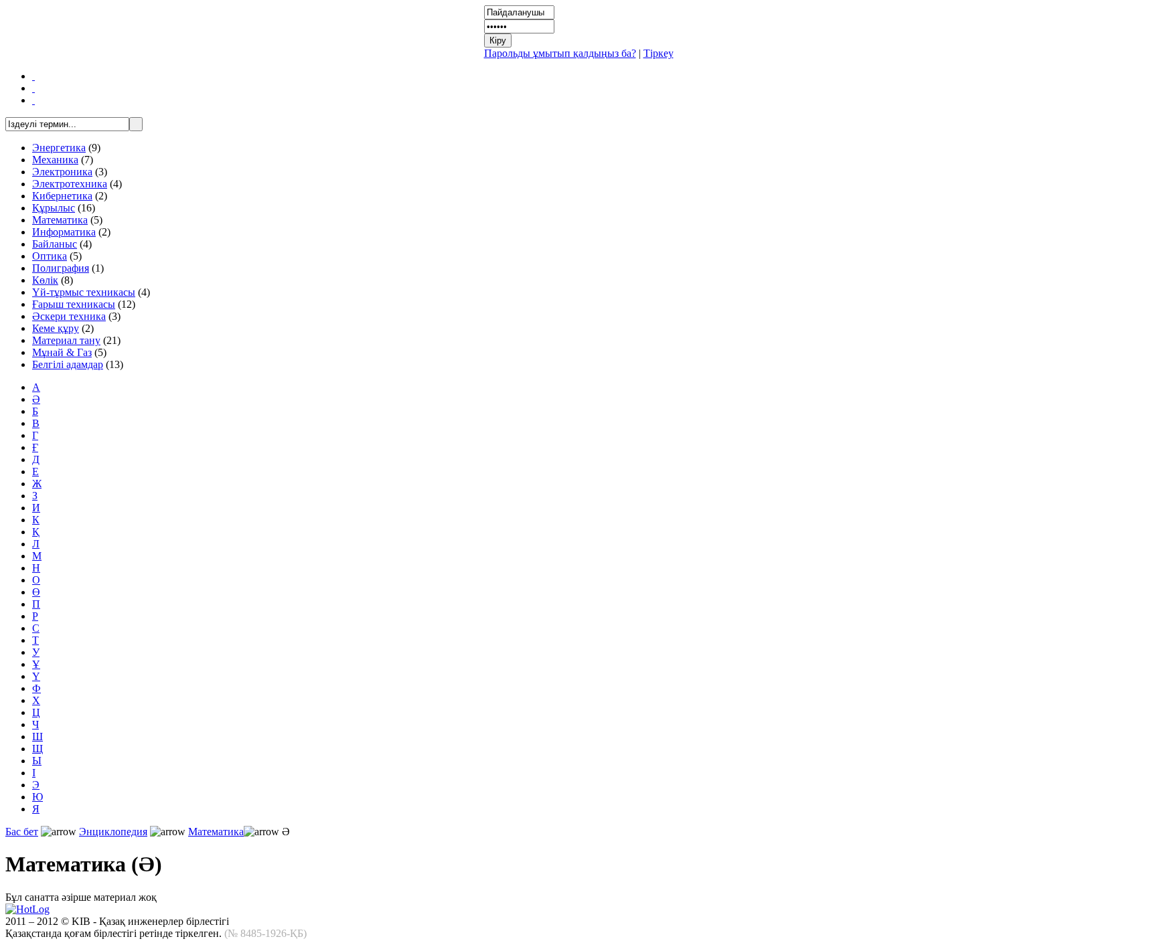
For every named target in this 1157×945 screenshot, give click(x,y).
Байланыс (54, 244)
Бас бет (21, 831)
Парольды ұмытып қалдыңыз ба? (560, 53)
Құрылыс (53, 207)
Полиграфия (60, 268)
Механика (55, 159)
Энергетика (59, 147)
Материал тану (66, 340)
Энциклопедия (113, 831)
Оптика (49, 256)
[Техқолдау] (33, 100)
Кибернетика (62, 195)
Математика (60, 220)
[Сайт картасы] (33, 88)
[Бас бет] (33, 76)
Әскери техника (69, 316)
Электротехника (69, 183)
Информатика (64, 232)
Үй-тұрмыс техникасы (83, 292)
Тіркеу (658, 53)
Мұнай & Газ (62, 352)
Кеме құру (55, 328)
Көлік (45, 280)
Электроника (62, 171)
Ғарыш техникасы (73, 304)
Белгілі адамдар (67, 364)
